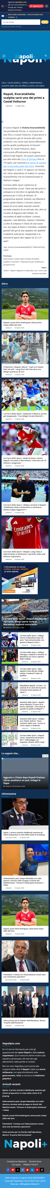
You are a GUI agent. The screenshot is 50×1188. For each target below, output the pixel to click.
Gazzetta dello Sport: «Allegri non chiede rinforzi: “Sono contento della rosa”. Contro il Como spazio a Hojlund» (32, 722)
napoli (5, 250)
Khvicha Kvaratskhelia (17, 247)
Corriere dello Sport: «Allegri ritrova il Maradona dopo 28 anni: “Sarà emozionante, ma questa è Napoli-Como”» (32, 638)
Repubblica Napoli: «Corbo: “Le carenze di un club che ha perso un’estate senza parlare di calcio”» (33, 688)
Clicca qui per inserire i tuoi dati (11, 26)
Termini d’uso (35, 1161)
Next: (25, 270)
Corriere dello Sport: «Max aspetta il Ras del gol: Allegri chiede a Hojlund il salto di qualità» (32, 672)
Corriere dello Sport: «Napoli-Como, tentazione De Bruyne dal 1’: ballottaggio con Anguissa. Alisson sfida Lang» (32, 738)
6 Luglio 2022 (20, 106)
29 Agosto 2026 (19, 559)
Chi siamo (16, 1164)
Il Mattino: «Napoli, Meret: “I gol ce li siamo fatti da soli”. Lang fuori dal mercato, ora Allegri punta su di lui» (23, 369)
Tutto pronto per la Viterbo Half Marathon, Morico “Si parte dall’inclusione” (24, 1021)
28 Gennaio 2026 (20, 786)
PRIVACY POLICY (30, 1164)
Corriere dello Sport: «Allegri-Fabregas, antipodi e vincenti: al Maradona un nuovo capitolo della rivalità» (33, 655)
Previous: (23, 260)
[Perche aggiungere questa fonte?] (47, 6)
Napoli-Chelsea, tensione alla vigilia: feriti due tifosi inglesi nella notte (22, 781)
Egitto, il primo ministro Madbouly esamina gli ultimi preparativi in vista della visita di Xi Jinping (24, 833)
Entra (45, 22)
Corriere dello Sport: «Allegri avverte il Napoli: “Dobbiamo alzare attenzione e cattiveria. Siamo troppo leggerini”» (24, 507)
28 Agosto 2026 (36, 678)
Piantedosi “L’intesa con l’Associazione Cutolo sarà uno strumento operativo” (24, 975)
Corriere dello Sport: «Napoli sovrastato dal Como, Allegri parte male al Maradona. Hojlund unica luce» (24, 621)
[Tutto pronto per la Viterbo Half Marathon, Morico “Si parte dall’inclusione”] (25, 1002)
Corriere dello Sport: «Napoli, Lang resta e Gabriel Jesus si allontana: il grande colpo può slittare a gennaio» (24, 554)
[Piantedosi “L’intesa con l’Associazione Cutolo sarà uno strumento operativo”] (25, 956)
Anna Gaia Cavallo (11, 837)
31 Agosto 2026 (19, 328)
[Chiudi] (6, 6)
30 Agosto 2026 (36, 645)
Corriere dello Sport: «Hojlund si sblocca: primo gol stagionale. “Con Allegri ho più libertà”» (25, 414)
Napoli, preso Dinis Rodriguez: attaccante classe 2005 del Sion (22, 323)
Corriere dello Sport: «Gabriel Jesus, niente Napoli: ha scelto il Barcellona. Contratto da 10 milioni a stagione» (24, 460)
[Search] (45, 56)
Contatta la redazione (17, 1161)
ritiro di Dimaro (28, 159)
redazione (9, 106)
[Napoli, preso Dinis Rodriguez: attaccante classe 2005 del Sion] (25, 304)
